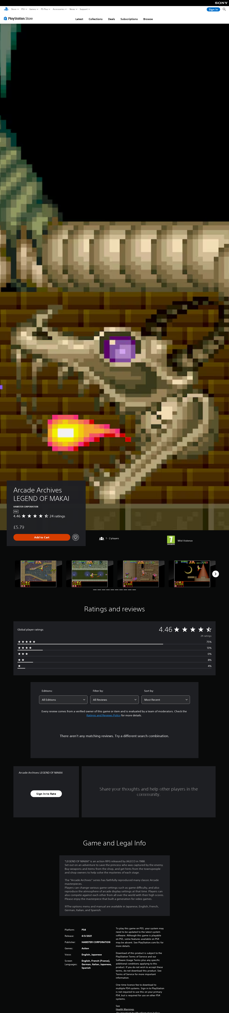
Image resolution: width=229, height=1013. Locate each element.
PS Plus (44, 9)
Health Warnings (125, 1009)
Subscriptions (129, 19)
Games (32, 9)
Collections (96, 19)
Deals (111, 19)
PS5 (23, 9)
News (72, 9)
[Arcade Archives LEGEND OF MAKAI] (38, 573)
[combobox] (63, 699)
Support (84, 9)
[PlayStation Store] (19, 18)
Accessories (58, 9)
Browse (148, 19)
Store (14, 9)
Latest (79, 19)
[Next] (215, 574)
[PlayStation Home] (6, 9)
